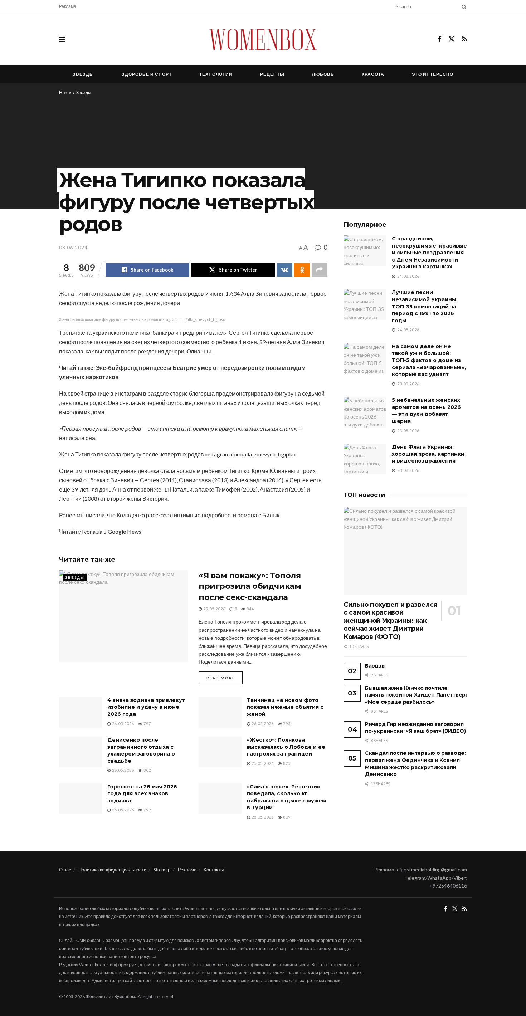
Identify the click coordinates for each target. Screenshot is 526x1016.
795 (286, 723)
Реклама (67, 6)
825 (286, 763)
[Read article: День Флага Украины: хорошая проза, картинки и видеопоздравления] (365, 459)
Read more (224, 677)
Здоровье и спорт (147, 74)
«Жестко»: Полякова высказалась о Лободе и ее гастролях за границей (286, 747)
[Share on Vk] (284, 270)
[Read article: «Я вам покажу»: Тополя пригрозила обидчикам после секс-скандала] (123, 616)
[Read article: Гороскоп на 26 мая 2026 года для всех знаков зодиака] (80, 798)
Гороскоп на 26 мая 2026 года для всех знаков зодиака (142, 793)
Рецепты (272, 74)
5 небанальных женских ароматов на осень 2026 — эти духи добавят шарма (426, 410)
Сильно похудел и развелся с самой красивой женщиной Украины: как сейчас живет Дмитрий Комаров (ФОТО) (390, 621)
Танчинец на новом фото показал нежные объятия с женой (285, 707)
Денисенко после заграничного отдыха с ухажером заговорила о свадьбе (141, 750)
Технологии (216, 74)
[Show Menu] (62, 39)
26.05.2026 (122, 723)
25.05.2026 (262, 763)
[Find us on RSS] (464, 39)
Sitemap (162, 870)
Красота (373, 74)
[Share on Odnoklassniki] (302, 270)
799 (146, 809)
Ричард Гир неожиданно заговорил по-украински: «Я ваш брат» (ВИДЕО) (415, 727)
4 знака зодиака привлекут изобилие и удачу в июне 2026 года (146, 707)
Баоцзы (375, 666)
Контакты (214, 870)
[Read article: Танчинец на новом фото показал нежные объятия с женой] (220, 712)
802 (146, 770)
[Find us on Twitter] (451, 39)
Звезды (83, 74)
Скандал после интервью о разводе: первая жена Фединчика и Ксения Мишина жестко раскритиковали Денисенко (415, 763)
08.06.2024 (73, 247)
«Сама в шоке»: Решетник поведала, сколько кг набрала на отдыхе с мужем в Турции (286, 797)
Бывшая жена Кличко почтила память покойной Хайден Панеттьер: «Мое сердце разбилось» (416, 695)
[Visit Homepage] (263, 39)
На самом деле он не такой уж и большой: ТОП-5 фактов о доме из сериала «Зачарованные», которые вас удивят (429, 360)
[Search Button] (462, 6)
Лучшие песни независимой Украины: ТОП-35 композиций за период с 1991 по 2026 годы (425, 306)
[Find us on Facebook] (439, 39)
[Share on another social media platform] (319, 270)
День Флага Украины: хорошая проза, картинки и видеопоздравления (428, 454)
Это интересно (432, 74)
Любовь (323, 74)
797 (146, 723)
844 (249, 608)
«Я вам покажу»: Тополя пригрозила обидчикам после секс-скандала (250, 586)
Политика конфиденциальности (112, 870)
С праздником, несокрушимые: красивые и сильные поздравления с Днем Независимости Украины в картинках (429, 252)
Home (65, 92)
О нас (65, 870)
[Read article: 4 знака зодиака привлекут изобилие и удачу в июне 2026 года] (80, 712)
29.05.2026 (213, 608)
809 (286, 817)
